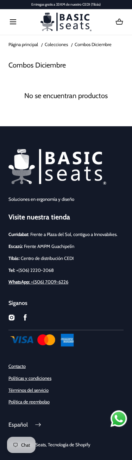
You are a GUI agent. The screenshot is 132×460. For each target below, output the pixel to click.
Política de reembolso (29, 401)
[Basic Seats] (66, 22)
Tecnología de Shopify (69, 444)
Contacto (17, 366)
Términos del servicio (28, 390)
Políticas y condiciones (29, 378)
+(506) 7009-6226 (38, 282)
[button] (12, 22)
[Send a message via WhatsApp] (118, 418)
